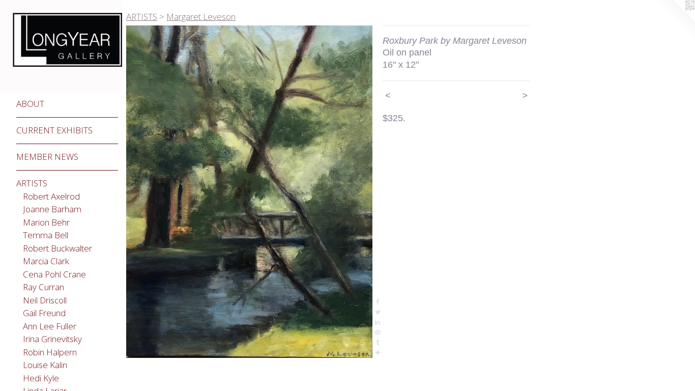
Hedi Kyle (41, 378)
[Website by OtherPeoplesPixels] (674, 20)
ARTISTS (31, 183)
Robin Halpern (50, 352)
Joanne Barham (52, 209)
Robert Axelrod (51, 196)
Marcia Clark (46, 261)
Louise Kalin (45, 365)
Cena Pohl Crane (54, 274)
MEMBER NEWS (47, 156)
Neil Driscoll (45, 300)
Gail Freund (44, 313)
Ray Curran (43, 287)
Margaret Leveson (201, 16)
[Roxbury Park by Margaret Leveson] (249, 191)
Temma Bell (45, 235)
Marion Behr (46, 222)
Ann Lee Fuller (49, 326)
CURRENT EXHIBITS (54, 130)
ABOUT (30, 103)
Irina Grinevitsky (52, 339)
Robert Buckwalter (57, 248)
